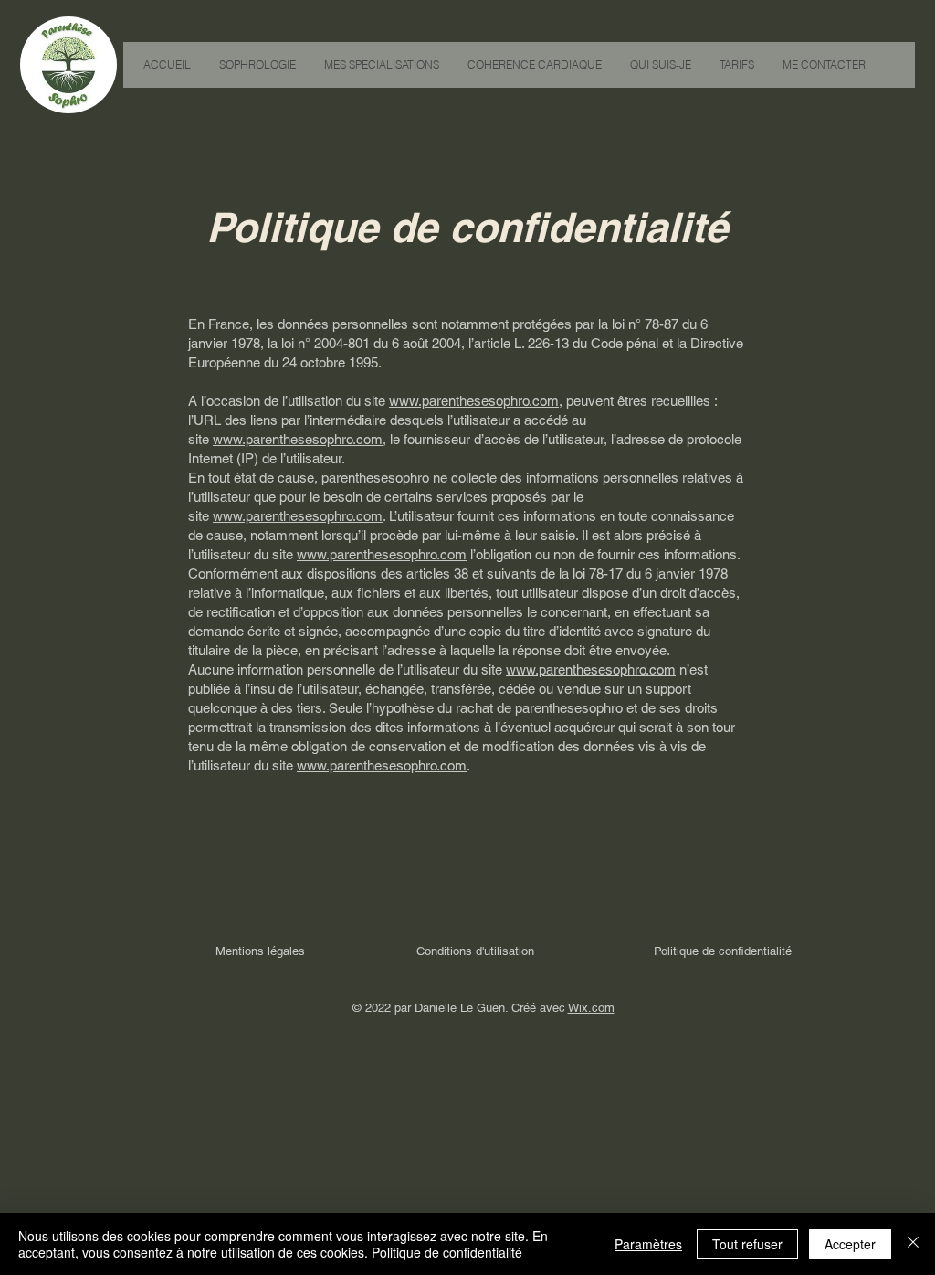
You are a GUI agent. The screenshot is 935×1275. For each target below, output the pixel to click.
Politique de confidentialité (447, 1252)
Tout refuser (747, 1244)
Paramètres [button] (648, 1244)
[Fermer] (913, 1243)
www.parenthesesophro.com (474, 401)
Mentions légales (260, 951)
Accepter (850, 1244)
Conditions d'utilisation (475, 951)
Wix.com (591, 1008)
